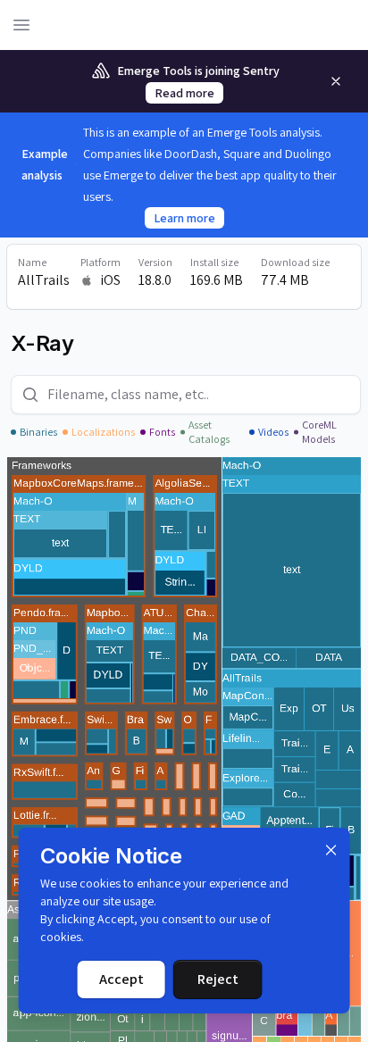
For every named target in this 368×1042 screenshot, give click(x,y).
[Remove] (336, 81)
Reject (217, 979)
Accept (121, 979)
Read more (184, 93)
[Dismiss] (330, 850)
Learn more (184, 218)
